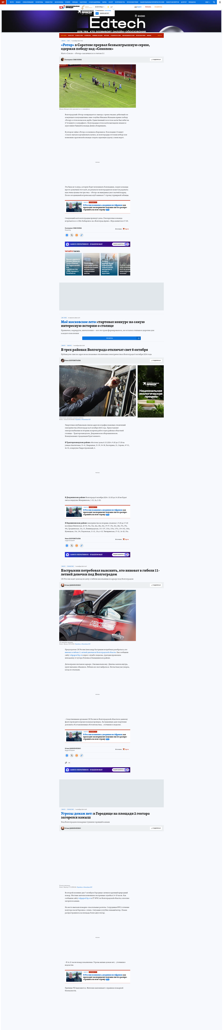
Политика (39, 2)
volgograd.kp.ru (76, 655)
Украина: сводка (97, 35)
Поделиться (157, 59)
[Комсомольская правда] (69, 7)
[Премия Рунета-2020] (85, 7)
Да (97, 13)
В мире (67, 2)
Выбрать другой (104, 13)
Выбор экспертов (172, 2)
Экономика (59, 2)
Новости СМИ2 (69, 777)
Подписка (158, 7)
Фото (12, 2)
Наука (104, 2)
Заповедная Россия (128, 35)
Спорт (111, 2)
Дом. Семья (64, 317)
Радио (139, 7)
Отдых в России (116, 35)
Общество (49, 2)
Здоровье (83, 2)
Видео (18, 2)
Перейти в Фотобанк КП (83, 419)
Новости (71, 35)
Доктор (184, 2)
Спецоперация (28, 2)
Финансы (192, 2)
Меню (3, 2)
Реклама (148, 7)
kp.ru (127, 229)
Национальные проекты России (152, 2)
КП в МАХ (106, 35)
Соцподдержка (94, 2)
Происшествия (132, 2)
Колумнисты (120, 2)
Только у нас (79, 35)
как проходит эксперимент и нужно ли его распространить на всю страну (105, 207)
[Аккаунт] (220, 2)
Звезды (75, 2)
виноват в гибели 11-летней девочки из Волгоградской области (90, 652)
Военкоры (88, 35)
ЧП (69, 762)
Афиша (149, 35)
